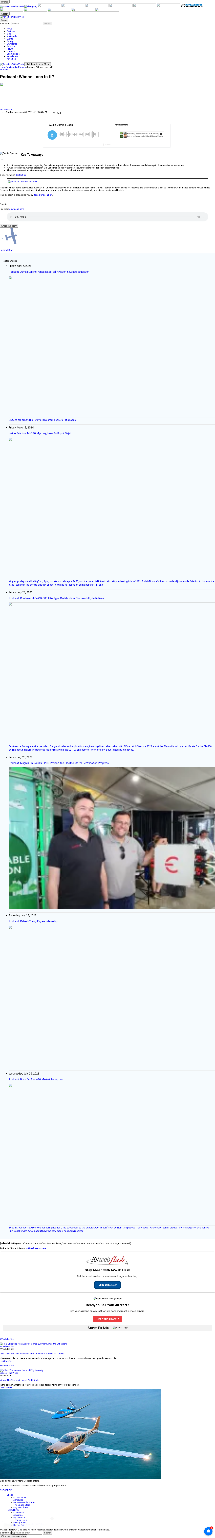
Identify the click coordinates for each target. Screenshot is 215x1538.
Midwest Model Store (23, 1502)
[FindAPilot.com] (83, 11)
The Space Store (21, 1505)
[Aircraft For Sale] (73, 6)
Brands (4, 2)
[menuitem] (111, 28)
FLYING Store (19, 1497)
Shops (10, 1495)
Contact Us (18, 1512)
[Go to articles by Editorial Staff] (107, 95)
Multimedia (12, 67)
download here (16, 209)
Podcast (22, 67)
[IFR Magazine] (12, 11)
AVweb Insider (7, 1339)
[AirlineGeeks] (49, 6)
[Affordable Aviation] (169, 6)
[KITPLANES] (121, 6)
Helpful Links (13, 1510)
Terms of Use (20, 1520)
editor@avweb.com (36, 1248)
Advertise (18, 1515)
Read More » (6, 1361)
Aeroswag (18, 1500)
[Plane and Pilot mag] (145, 6)
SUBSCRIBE (6, 1490)
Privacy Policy (19, 1522)
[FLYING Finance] (60, 11)
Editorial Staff (6, 109)
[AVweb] (12, 6)
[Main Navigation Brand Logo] (12, 17)
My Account (19, 1517)
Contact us (20, 175)
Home (3, 67)
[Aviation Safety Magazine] (36, 11)
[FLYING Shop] (107, 11)
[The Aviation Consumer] (192, 6)
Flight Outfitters (20, 1507)
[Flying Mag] (31, 6)
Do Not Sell (19, 1525)
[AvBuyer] (97, 6)
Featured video (7, 1365)
